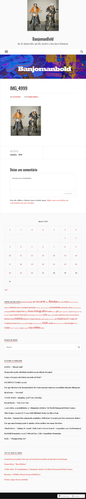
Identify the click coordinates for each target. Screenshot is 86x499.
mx (55, 319)
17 (10, 264)
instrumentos (32, 315)
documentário (77, 307)
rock (45, 323)
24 (10, 273)
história (6, 315)
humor (16, 315)
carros (6, 308)
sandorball (33, 97)
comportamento (28, 307)
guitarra (61, 311)
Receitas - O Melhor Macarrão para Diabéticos (22, 474)
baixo (47, 302)
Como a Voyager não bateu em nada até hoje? (23, 377)
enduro (13, 311)
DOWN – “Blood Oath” (13, 367)
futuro (54, 311)
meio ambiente (60, 315)
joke (45, 314)
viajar (26, 328)
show (55, 323)
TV (13, 328)
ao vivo (36, 301)
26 (32, 273)
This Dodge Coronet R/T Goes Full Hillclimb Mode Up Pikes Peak (31, 413)
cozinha (42, 307)
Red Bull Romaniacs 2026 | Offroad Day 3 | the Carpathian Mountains (32, 433)
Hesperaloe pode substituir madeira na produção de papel (28, 372)
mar (53, 315)
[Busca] (80, 52)
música (61, 318)
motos (19, 318)
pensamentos (14, 323)
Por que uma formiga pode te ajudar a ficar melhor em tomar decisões (33, 423)
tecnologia (69, 323)
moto (67, 315)
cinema (12, 307)
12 (32, 255)
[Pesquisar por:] (43, 347)
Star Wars (59, 323)
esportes (20, 311)
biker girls (61, 302)
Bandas (53, 301)
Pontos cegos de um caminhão (16, 479)
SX (63, 323)
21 (54, 264)
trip (11, 328)
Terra (75, 323)
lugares (50, 315)
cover (38, 308)
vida (30, 327)
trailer (7, 327)
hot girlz (11, 315)
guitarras (66, 311)
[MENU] (6, 52)
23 (76, 264)
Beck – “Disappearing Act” (15, 438)
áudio (42, 328)
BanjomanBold (43, 39)
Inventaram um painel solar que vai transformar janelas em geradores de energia (35, 459)
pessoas (22, 323)
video (36, 327)
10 (10, 255)
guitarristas (78, 311)
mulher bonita (45, 319)
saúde (50, 323)
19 (32, 264)
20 (43, 264)
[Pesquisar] (78, 347)
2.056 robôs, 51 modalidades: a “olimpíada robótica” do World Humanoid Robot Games (39, 408)
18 (21, 264)
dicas (70, 307)
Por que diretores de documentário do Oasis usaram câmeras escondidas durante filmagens (42, 387)
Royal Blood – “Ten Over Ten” (16, 403)
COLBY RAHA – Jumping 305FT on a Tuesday (23, 397)
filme (26, 311)
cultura (47, 307)
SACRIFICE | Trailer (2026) (15, 382)
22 (65, 264)
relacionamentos (37, 323)
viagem (22, 328)
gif (57, 311)
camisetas (75, 302)
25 (21, 273)
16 (76, 255)
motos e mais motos (31, 319)
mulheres (51, 319)
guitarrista (72, 311)
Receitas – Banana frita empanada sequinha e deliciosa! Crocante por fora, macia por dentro (42, 418)
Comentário (68, 193)
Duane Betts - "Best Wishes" (15, 464)
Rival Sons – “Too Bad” (13, 392)
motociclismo (74, 315)
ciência (18, 308)
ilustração (23, 315)
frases (49, 311)
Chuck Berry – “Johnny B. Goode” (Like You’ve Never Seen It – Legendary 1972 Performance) (42, 428)
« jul (5, 290)
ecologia (6, 311)
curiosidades (55, 307)
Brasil (71, 302)
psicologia (29, 323)
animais (22, 302)
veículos (17, 328)
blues (66, 302)
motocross (9, 319)
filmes (31, 311)
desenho (65, 308)
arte (42, 301)
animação (29, 302)
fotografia (40, 311)
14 (54, 255)
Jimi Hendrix (39, 315)
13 (43, 255)
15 (65, 255)
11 (21, 255)
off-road (70, 318)
